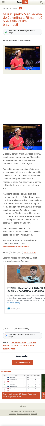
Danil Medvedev (18, 342)
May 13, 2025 (30, 252)
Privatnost (12, 413)
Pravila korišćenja (23, 413)
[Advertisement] (22, 99)
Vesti (12, 349)
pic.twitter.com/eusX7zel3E (16, 247)
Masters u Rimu (27, 345)
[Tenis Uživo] (25, 3)
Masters (14, 345)
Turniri (6, 349)
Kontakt (34, 413)
